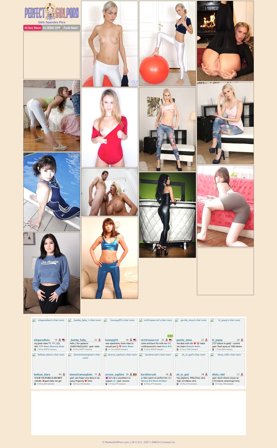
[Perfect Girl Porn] (51, 11)
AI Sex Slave (32, 27)
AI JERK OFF (51, 27)
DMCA (155, 442)
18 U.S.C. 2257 (140, 442)
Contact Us (168, 442)
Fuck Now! (71, 27)
